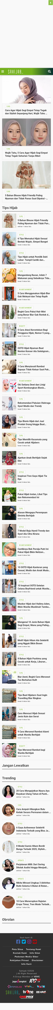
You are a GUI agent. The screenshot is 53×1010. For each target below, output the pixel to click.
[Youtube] (35, 941)
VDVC (37, 976)
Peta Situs (17, 949)
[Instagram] (29, 941)
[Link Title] (3, 71)
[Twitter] (24, 941)
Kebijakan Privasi (19, 960)
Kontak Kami (20, 953)
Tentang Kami (33, 949)
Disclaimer (37, 960)
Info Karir (26, 964)
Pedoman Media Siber (26, 957)
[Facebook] (18, 941)
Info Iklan (35, 953)
